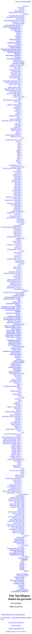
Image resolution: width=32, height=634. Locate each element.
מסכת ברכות (17, 176)
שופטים (18, 151)
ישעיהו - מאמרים (16, 451)
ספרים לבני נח (20, 543)
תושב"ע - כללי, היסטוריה (14, 213)
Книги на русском (18, 542)
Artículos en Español (18, 362)
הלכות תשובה (17, 232)
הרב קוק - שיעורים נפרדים (13, 287)
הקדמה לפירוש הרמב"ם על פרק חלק (11, 227)
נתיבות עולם (17, 248)
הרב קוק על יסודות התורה (14, 486)
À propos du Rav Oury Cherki (15, 548)
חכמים (19, 464)
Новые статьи (16, 349)
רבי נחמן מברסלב (19, 260)
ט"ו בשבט (18, 133)
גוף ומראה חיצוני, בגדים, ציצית (16, 521)
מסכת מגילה (17, 189)
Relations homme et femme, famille (11, 49)
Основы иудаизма (15, 354)
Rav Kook (18, 57)
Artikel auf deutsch (19, 360)
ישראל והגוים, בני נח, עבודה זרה (12, 386)
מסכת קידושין (17, 198)
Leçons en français (19, 23)
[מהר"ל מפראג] (16, 238)
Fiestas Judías (17, 368)
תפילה (22, 469)
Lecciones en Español (18, 63)
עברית (22, 561)
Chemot (18, 33)
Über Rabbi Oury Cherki (17, 554)
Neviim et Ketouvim (15, 39)
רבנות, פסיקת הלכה (15, 216)
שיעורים (25, 14)
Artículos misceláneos (14, 372)
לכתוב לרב (25, 556)
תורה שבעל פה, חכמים (18, 211)
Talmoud (18, 41)
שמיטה (19, 384)
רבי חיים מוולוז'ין (19, 262)
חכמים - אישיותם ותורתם (14, 217)
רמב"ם (22, 224)
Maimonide (17, 54)
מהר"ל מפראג (20, 238)
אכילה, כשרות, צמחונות (14, 87)
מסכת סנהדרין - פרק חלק (14, 203)
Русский (21, 566)
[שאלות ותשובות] (18, 494)
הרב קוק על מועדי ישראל (14, 281)
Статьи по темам (15, 348)
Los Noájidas (17, 370)
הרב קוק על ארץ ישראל (14, 286)
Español (22, 567)
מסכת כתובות (17, 193)
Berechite (18, 31)
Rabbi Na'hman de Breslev (13, 55)
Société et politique (15, 47)
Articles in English (19, 324)
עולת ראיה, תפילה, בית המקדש (12, 273)
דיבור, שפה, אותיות (15, 73)
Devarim (18, 38)
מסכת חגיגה (17, 192)
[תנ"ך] (21, 138)
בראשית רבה (17, 171)
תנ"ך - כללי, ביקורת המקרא (13, 139)
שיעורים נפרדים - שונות (17, 65)
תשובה (19, 378)
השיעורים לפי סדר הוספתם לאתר (15, 17)
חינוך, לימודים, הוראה (18, 518)
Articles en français (18, 295)
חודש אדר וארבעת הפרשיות (13, 135)
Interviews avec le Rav (14, 321)
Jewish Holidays (16, 329)
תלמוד (19, 462)
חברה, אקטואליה (16, 74)
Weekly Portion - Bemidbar (13, 335)
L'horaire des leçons (15, 28)
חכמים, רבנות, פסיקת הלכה (16, 505)
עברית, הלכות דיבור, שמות (17, 504)
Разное (19, 359)
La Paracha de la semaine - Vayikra (11, 308)
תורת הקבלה (17, 467)
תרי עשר (18, 160)
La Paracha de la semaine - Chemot (11, 306)
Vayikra (18, 34)
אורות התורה (17, 268)
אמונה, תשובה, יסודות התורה (16, 500)
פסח (19, 103)
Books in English (19, 540)
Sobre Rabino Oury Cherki (16, 553)
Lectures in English (18, 61)
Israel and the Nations (14, 343)
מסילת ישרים (17, 252)
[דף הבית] (22, 6)
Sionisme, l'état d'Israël (14, 46)
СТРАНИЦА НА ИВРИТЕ (19, 591)
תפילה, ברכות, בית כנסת (17, 507)
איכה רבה (18, 173)
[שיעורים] (22, 14)
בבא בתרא (18, 201)
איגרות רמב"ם (17, 228)
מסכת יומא (18, 182)
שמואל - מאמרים (16, 448)
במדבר (19, 146)
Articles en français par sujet (13, 297)
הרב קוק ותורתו (20, 477)
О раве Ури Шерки (18, 551)
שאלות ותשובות (23, 494)
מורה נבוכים (17, 235)
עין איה (19, 270)
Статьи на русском (18, 346)
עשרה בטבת (17, 426)
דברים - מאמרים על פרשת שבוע (12, 443)
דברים (19, 147)
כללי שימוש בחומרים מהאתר (16, 12)
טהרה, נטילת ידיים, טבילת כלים (15, 524)
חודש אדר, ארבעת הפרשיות (13, 429)
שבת (19, 98)
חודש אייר (18, 106)
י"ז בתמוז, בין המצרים (15, 116)
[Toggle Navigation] (30, 3)
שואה (19, 79)
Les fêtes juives (16, 30)
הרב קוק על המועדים (15, 484)
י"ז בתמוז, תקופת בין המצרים (13, 411)
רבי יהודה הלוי (20, 222)
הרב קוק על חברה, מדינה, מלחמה (12, 491)
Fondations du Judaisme (14, 316)
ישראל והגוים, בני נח (15, 77)
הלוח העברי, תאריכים (18, 531)
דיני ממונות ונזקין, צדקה (18, 527)
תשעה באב (17, 413)
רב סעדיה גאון (20, 220)
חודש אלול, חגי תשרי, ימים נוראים (11, 416)
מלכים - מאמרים (16, 449)
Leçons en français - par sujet (12, 25)
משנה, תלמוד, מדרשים (18, 166)
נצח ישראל (18, 243)
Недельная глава (16, 352)
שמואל (19, 152)
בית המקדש (17, 383)
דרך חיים (18, 246)
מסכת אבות (17, 206)
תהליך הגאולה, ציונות (15, 381)
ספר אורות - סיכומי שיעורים (13, 478)
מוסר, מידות (17, 68)
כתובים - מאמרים (16, 457)
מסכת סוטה (17, 195)
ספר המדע (18, 230)
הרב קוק (22, 263)
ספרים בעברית (20, 537)
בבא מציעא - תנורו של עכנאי (13, 200)
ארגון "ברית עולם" (23, 558)
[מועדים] (19, 397)
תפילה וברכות (20, 219)
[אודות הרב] (21, 545)
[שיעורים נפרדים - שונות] (10, 65)
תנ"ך (23, 138)
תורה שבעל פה (17, 465)
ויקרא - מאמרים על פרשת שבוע (12, 440)
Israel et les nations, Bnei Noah (12, 50)
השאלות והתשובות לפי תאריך (16, 499)
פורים (19, 430)
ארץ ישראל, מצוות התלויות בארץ (12, 81)
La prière (18, 44)
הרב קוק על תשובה (15, 283)
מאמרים (25, 290)
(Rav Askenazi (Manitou (14, 58)
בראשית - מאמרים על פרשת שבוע (11, 437)
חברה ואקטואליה (16, 380)
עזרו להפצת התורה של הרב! (16, 622)
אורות (19, 265)
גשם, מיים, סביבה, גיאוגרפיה (13, 90)
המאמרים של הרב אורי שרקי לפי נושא (13, 292)
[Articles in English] (13, 324)
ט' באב (19, 117)
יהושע (19, 149)
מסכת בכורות (17, 209)
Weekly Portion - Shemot (13, 332)
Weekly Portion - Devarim (13, 337)
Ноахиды (18, 357)
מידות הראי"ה (17, 481)
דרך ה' (19, 254)
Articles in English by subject (12, 325)
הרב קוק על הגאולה (15, 284)
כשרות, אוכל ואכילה (18, 523)
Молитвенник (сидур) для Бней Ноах (13, 614)
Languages (24, 559)
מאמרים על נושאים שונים (17, 373)
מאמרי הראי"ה (17, 276)
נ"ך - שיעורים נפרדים (15, 165)
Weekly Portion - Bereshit (13, 330)
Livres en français (19, 539)
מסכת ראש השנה (16, 181)
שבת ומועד (21, 508)
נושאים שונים (17, 95)
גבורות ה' (18, 240)
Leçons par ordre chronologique (12, 26)
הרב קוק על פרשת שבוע (14, 279)
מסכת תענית (17, 187)
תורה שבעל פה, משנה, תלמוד (16, 459)
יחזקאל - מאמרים (16, 454)
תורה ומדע (18, 376)
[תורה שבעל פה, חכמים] (11, 211)
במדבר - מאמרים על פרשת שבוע (12, 442)
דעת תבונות (17, 255)
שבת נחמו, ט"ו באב (15, 119)
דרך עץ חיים (17, 257)
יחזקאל (19, 158)
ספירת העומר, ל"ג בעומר (14, 104)
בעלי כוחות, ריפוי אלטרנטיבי (16, 529)
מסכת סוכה (17, 184)
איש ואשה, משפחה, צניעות (17, 519)
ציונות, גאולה (20, 510)
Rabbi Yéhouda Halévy (14, 52)
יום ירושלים (17, 111)
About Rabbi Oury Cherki (16, 550)
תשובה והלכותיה (16, 71)
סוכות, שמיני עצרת (15, 128)
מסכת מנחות (17, 208)
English (22, 564)
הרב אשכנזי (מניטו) (19, 289)
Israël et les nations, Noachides (12, 318)
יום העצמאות (17, 108)
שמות (19, 143)
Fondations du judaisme (14, 42)
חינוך (19, 85)
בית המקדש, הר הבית (18, 513)
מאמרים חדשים (20, 294)
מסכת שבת (17, 178)
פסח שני (18, 109)
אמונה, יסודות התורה (15, 66)
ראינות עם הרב (16, 394)
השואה (19, 387)
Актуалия (18, 356)
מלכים (19, 154)
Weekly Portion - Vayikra (13, 333)
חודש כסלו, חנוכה (16, 130)
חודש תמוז (18, 114)
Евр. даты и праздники (17, 580)
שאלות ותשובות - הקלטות (13, 93)
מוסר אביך (18, 275)
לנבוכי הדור (17, 278)
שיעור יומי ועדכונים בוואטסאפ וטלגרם (14, 20)
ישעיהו (19, 155)
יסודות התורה (17, 375)
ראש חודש (18, 399)
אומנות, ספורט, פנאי (15, 92)
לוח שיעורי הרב (20, 19)
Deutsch (22, 569)
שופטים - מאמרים (16, 446)
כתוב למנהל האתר (19, 11)
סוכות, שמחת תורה (15, 422)
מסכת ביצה (17, 186)
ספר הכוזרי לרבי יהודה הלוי (17, 470)
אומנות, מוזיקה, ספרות (18, 532)
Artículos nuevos (16, 365)
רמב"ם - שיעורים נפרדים (14, 236)
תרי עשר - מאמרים (15, 456)
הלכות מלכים (17, 233)
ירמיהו (19, 157)
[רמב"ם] (19, 224)
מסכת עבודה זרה (16, 205)
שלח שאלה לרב (20, 496)
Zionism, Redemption (14, 341)
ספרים (26, 535)
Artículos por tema (15, 364)
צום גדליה (18, 125)
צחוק (19, 392)
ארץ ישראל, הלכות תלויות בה (16, 512)
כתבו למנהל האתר (16, 625)
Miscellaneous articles (14, 345)
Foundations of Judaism (14, 340)
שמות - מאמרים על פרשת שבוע (12, 438)
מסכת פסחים (17, 179)
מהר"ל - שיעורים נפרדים (14, 249)
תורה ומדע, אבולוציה (15, 69)
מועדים (22, 397)
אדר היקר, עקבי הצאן (15, 271)
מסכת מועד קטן (16, 190)
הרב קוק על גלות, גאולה (14, 489)
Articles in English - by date (13, 327)
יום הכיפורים (17, 127)
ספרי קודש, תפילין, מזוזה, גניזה (16, 526)
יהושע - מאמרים (16, 445)
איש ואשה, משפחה (15, 391)
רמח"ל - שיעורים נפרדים (14, 259)
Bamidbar (18, 36)
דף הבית (25, 6)
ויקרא (19, 144)
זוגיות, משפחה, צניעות (15, 84)
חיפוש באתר (20, 7)
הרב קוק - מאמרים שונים (14, 492)
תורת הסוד (18, 214)
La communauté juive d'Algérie (12, 319)
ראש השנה (18, 123)
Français (21, 563)
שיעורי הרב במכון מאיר (18, 22)
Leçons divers (17, 60)
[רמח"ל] (20, 251)
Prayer (19, 338)
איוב (19, 163)
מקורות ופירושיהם (19, 502)
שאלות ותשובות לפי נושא (17, 497)
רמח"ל (22, 251)
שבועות (19, 112)
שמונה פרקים (17, 225)
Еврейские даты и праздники (12, 351)
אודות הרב (25, 545)
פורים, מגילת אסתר (15, 136)
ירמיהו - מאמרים (16, 453)
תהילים (19, 162)
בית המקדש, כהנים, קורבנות (13, 82)
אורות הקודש (17, 267)
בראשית (18, 141)
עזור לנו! (22, 9)
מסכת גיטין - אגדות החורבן (13, 197)
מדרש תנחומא (17, 174)
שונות (19, 395)
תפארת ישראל (17, 241)
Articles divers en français (13, 322)
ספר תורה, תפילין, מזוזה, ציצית (12, 88)
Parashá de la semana (15, 367)
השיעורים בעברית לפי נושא (16, 15)
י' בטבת (18, 131)
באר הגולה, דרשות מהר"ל (14, 244)
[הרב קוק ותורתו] (15, 477)
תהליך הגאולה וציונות (15, 76)
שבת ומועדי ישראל (19, 96)
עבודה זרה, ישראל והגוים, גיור (16, 516)
